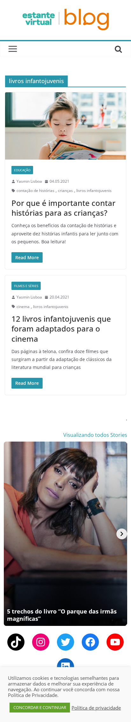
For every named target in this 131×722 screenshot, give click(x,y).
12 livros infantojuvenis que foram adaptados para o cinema (61, 328)
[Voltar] (9, 533)
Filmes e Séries (26, 286)
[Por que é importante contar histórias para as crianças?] (65, 125)
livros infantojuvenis (94, 190)
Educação (22, 170)
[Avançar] (121, 533)
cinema (23, 306)
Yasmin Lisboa (29, 181)
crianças (65, 190)
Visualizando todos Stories (95, 434)
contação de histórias (35, 190)
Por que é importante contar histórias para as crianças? (63, 208)
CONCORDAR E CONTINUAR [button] (39, 707)
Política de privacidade (96, 708)
